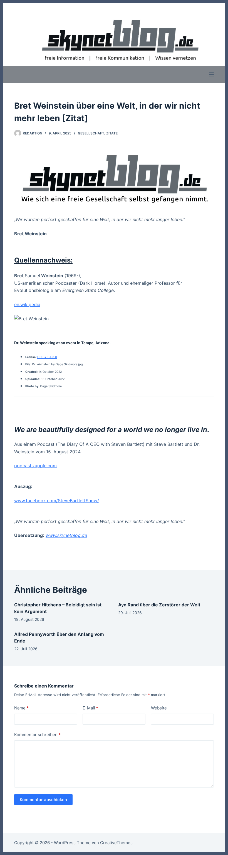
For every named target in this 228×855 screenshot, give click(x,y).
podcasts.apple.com (35, 465)
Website (159, 708)
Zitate (112, 133)
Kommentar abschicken (43, 799)
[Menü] (211, 74)
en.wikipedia (27, 304)
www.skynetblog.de (66, 535)
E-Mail (90, 708)
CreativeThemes (116, 842)
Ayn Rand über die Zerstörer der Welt (159, 605)
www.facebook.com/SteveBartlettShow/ (56, 500)
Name (21, 708)
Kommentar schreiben (37, 734)
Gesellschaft (91, 133)
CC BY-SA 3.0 (47, 357)
